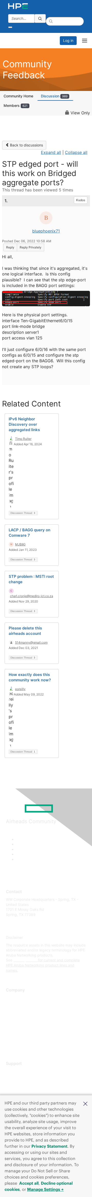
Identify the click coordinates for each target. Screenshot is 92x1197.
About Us (13, 998)
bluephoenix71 (46, 231)
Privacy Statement (49, 1146)
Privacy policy (17, 1028)
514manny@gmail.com (31, 642)
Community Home (18, 96)
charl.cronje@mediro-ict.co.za (31, 596)
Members (16, 105)
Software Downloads (23, 1094)
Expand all (51, 152)
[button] (85, 1103)
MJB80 (20, 544)
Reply (10, 247)
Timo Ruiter (23, 439)
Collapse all (76, 152)
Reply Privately (30, 247)
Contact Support (20, 1079)
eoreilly (20, 689)
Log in (68, 40)
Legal (10, 1043)
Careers (12, 1005)
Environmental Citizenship (27, 1020)
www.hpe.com (25, 960)
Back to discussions (26, 145)
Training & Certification (25, 1086)
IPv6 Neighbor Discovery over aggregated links (24, 424)
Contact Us (15, 1013)
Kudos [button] (80, 200)
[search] (40, 18)
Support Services (20, 1071)
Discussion (54, 96)
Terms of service (19, 1036)
